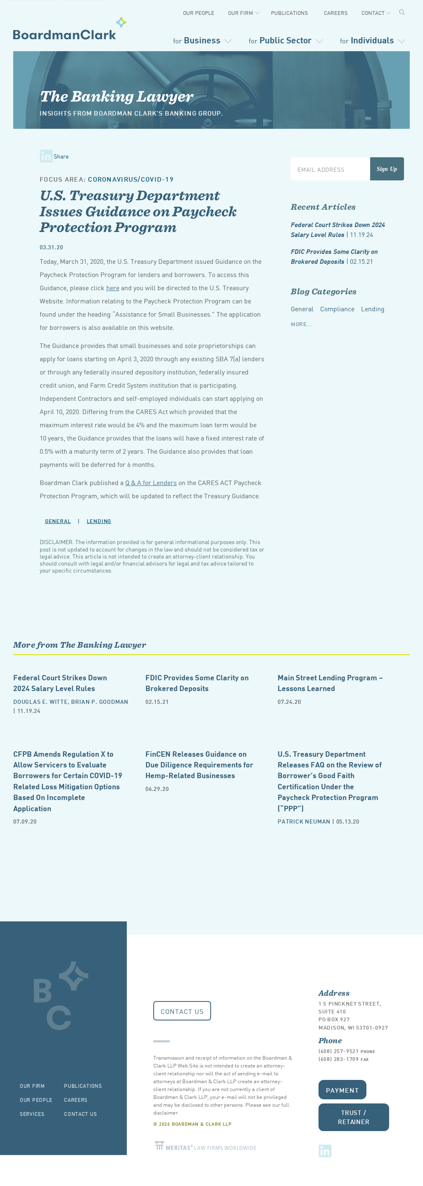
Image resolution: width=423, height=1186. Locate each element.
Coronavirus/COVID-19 (131, 178)
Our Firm (240, 13)
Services (32, 1113)
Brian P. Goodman (99, 701)
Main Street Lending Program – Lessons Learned (330, 682)
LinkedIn (325, 1151)
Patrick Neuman (304, 821)
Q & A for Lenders (151, 482)
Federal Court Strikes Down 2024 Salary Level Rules (338, 229)
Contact (373, 13)
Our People (198, 13)
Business (197, 39)
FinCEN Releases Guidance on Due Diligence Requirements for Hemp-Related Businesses (199, 764)
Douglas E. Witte (40, 701)
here (112, 287)
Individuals (367, 39)
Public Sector (280, 39)
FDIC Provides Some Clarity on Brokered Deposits (334, 256)
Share (61, 156)
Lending (99, 520)
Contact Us (182, 1011)
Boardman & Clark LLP (70, 28)
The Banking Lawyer (117, 95)
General (58, 520)
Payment (342, 1089)
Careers (336, 13)
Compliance (337, 308)
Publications (289, 13)
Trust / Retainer (354, 1117)
